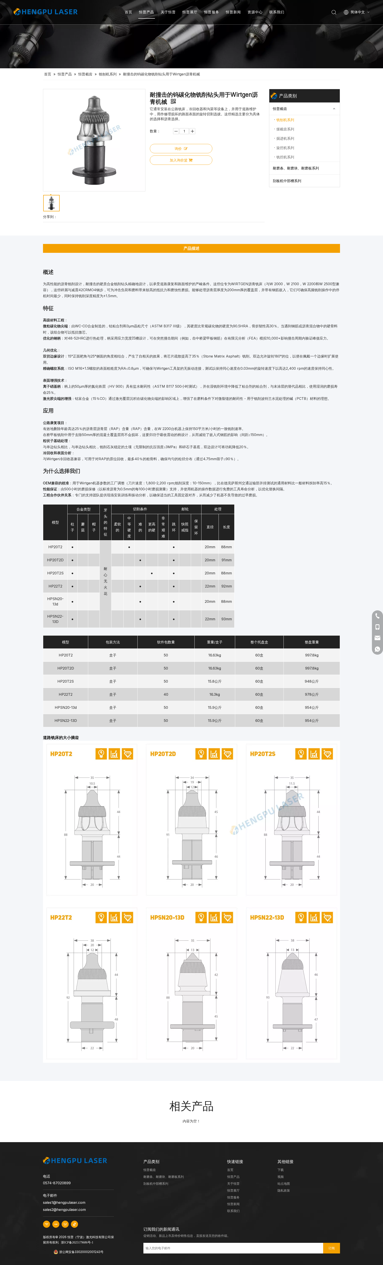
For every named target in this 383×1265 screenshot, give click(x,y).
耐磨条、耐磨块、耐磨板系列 (296, 168)
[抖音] (74, 1224)
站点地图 (283, 1183)
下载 (280, 1170)
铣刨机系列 (285, 120)
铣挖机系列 (285, 157)
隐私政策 (283, 1190)
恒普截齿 (280, 108)
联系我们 (276, 12)
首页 (128, 12)
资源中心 (255, 12)
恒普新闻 (233, 12)
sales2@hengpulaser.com (64, 1209)
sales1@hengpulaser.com (64, 1202)
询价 (178, 148)
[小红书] (55, 1224)
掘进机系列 (285, 138)
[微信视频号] (65, 1224)
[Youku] (46, 1224)
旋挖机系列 (285, 147)
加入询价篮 (179, 160)
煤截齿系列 (285, 129)
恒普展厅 (189, 12)
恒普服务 (211, 12)
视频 (280, 1177)
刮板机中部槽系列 (287, 181)
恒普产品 (146, 12)
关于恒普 (168, 12)
